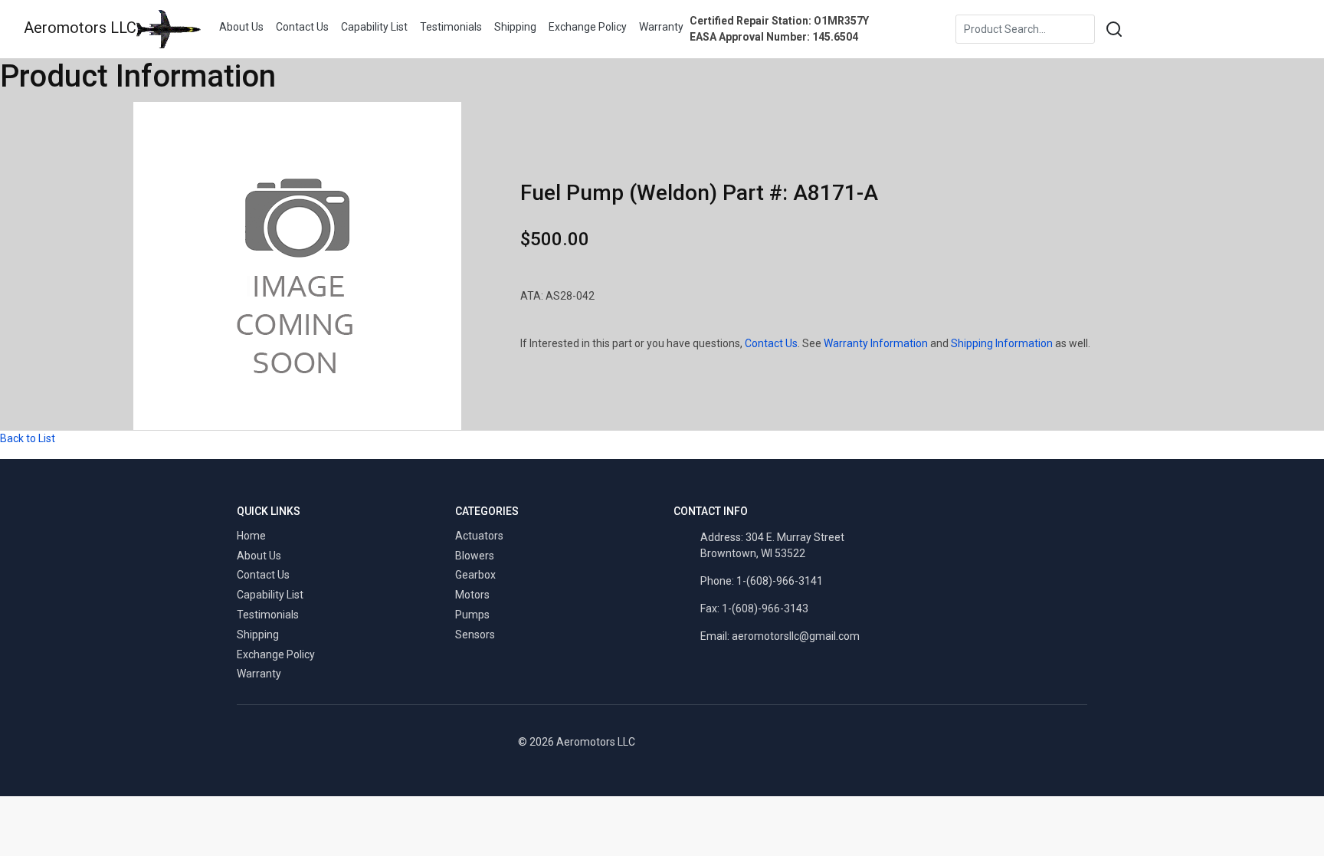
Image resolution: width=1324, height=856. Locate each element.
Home (251, 536)
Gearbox (475, 575)
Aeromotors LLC (80, 27)
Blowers (474, 555)
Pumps (472, 614)
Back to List (27, 438)
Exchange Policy (588, 27)
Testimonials (451, 27)
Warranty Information (876, 343)
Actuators (479, 536)
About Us (241, 27)
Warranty (661, 27)
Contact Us (302, 27)
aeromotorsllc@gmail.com (796, 636)
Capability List (374, 27)
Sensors (475, 634)
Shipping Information (1002, 343)
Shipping (515, 27)
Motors (472, 595)
